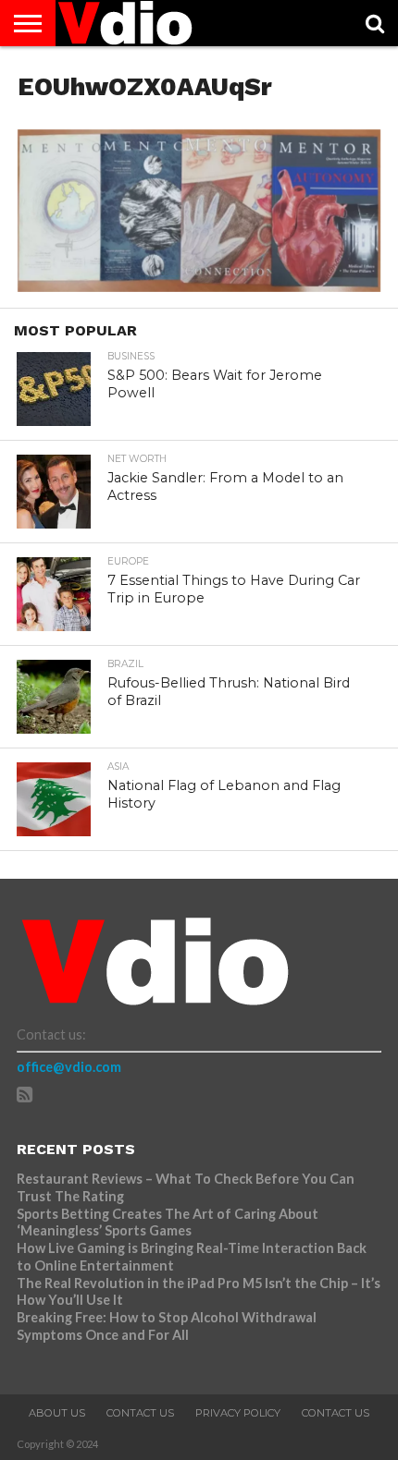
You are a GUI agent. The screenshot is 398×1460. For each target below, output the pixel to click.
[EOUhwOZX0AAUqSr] (199, 286)
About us (57, 1412)
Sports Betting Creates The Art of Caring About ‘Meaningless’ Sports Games (167, 1222)
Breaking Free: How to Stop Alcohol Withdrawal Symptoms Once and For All (167, 1326)
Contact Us (140, 1412)
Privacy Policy (237, 1412)
